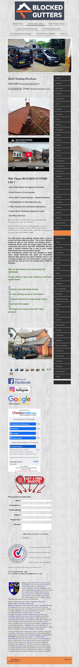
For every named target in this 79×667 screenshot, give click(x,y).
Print (12, 659)
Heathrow (13, 646)
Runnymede (18, 605)
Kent (28, 586)
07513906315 (15, 88)
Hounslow (41, 629)
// (28, 583)
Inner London (46, 651)
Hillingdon (32, 629)
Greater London (36, 590)
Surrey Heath (34, 605)
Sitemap (16, 659)
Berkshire (43, 588)
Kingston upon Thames (23, 618)
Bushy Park (17, 638)
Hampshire (29, 588)
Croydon (12, 618)
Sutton (38, 618)
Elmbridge (34, 601)
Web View (67, 659)
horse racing (27, 640)
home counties (44, 584)
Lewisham (13, 616)
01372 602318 (29, 83)
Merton (33, 618)
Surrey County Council (25, 612)
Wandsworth (33, 614)
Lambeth (18, 614)
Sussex (39, 586)
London (44, 644)
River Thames (44, 620)
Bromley (21, 616)
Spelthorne (26, 605)
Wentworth (23, 644)
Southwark (25, 614)
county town (28, 592)
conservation (20, 633)
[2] (37, 582)
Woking (13, 607)
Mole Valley (21, 603)
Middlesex (28, 625)
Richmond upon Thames (17, 620)
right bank (32, 620)
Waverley (49, 605)
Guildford (36, 592)
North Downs (25, 635)
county (43, 583)
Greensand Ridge (34, 635)
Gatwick (21, 646)
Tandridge (42, 605)
